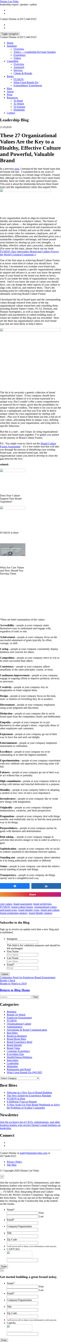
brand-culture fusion (22, 907)
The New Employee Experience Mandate (29, 1095)
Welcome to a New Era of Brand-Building (29, 1092)
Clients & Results (23, 73)
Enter (4, 1266)
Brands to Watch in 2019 (13, 983)
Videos (17, 58)
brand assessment (22, 903)
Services (18, 70)
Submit (4, 974)
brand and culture (50, 910)
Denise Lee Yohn (9, 1)
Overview (19, 48)
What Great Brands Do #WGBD (24, 1072)
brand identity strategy (41, 913)
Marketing (12, 1066)
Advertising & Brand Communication (27, 1029)
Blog (9, 88)
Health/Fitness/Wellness (19, 1057)
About (10, 91)
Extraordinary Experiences (28, 85)
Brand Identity (14, 1045)
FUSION (19, 79)
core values (6, 903)
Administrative (15, 1026)
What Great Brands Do (26, 82)
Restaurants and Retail (19, 1069)
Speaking (12, 45)
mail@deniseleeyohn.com (33, 1153)
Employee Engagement (19, 1017)
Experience (20, 55)
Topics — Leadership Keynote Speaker (35, 52)
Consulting (12, 61)
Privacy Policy (14, 1161)
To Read (18, 100)
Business (11, 1011)
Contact (11, 112)
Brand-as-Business (17, 1035)
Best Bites (12, 1032)
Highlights (19, 109)
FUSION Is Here (16, 1098)
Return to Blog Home (15, 990)
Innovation (12, 1060)
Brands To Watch (16, 1014)
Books (10, 76)
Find (35, 997)
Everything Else (15, 1054)
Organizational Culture (19, 1023)
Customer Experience (18, 1051)
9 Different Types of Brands (22, 1101)
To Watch (19, 103)
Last (41, 1216)
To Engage (19, 106)
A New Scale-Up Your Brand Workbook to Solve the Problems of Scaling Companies (33, 1106)
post (17, 168)
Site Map (11, 1164)
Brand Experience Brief (19, 1042)
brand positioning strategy (13, 913)
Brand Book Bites (16, 1039)
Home (10, 42)
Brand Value (13, 1048)
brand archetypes (42, 903)
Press (9, 94)
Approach (19, 67)
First (41, 1212)
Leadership (13, 1063)
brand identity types (28, 910)
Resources (12, 97)
